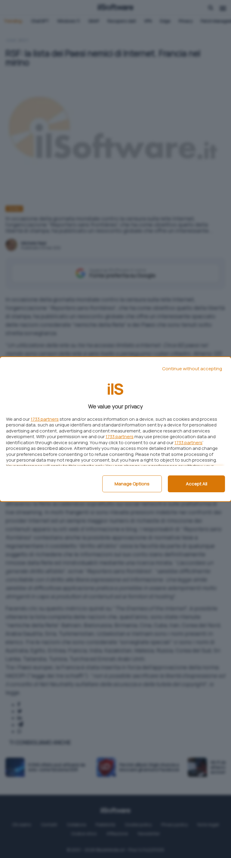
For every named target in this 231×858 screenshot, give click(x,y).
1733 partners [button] (45, 419)
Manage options (132, 484)
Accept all (196, 484)
